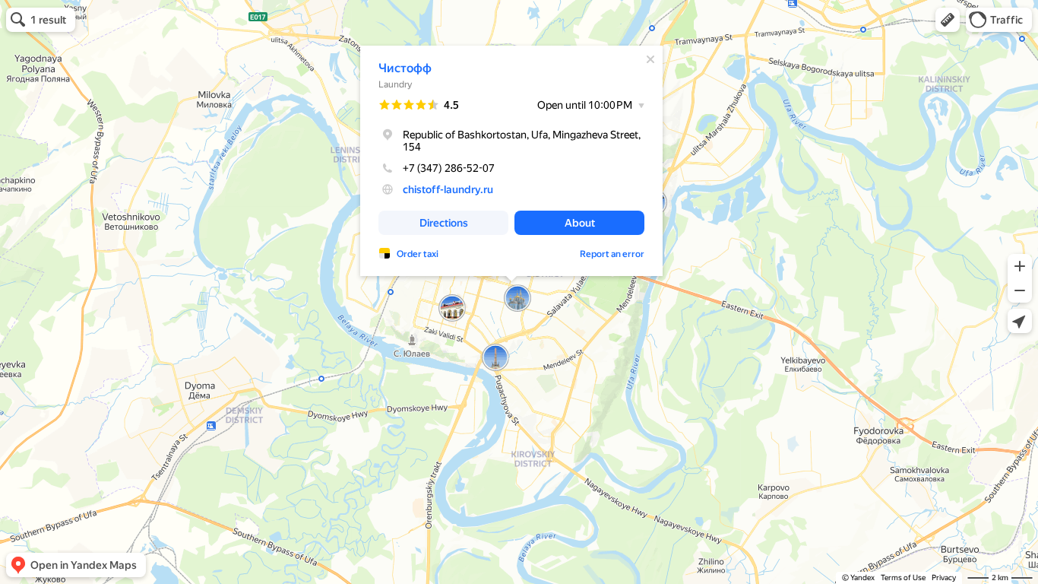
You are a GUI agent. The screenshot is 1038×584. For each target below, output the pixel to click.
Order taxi (417, 254)
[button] (947, 20)
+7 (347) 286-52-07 (449, 168)
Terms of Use (903, 577)
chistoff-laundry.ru (448, 189)
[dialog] (511, 161)
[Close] (650, 59)
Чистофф (405, 68)
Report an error (612, 254)
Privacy (944, 577)
